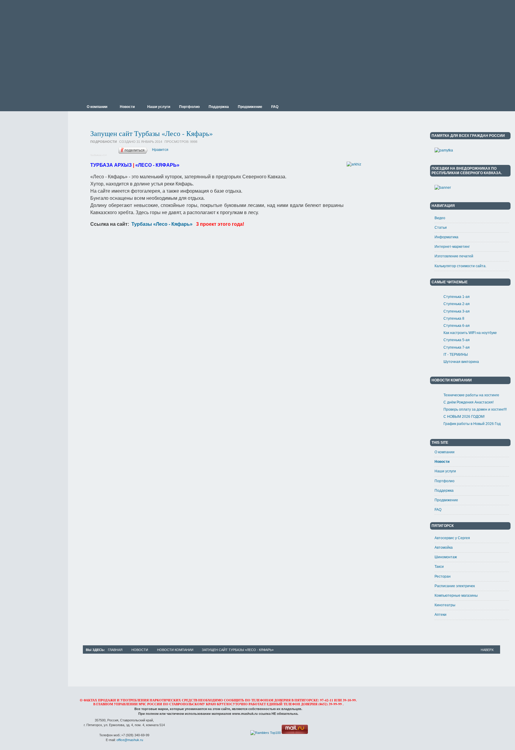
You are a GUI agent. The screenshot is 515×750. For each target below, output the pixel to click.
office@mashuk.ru (130, 740)
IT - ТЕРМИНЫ (455, 354)
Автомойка (444, 547)
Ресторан (443, 576)
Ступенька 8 (453, 318)
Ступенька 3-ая (456, 311)
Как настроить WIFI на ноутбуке (470, 333)
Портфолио (444, 481)
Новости (442, 462)
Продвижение (446, 500)
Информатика (446, 237)
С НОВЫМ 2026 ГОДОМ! (464, 417)
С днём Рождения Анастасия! (468, 402)
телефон (291, 704)
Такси (439, 567)
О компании (444, 452)
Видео (440, 218)
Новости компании (175, 650)
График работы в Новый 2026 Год (472, 424)
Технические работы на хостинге (471, 395)
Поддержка (444, 490)
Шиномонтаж (446, 557)
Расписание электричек (455, 586)
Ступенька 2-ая (456, 304)
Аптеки (440, 615)
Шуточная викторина (461, 362)
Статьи (441, 227)
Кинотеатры (445, 605)
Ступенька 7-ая (456, 347)
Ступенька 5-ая (456, 340)
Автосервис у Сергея (452, 538)
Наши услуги (445, 471)
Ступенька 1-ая (456, 297)
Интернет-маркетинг (452, 247)
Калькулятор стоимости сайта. (460, 266)
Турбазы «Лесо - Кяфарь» (161, 224)
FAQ (438, 510)
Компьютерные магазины (456, 595)
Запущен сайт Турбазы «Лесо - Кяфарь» (151, 133)
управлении (126, 704)
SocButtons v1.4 (98, 155)
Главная (115, 650)
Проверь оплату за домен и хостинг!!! (475, 409)
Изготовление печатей (454, 256)
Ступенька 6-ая (456, 326)
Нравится (160, 150)
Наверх (487, 650)
